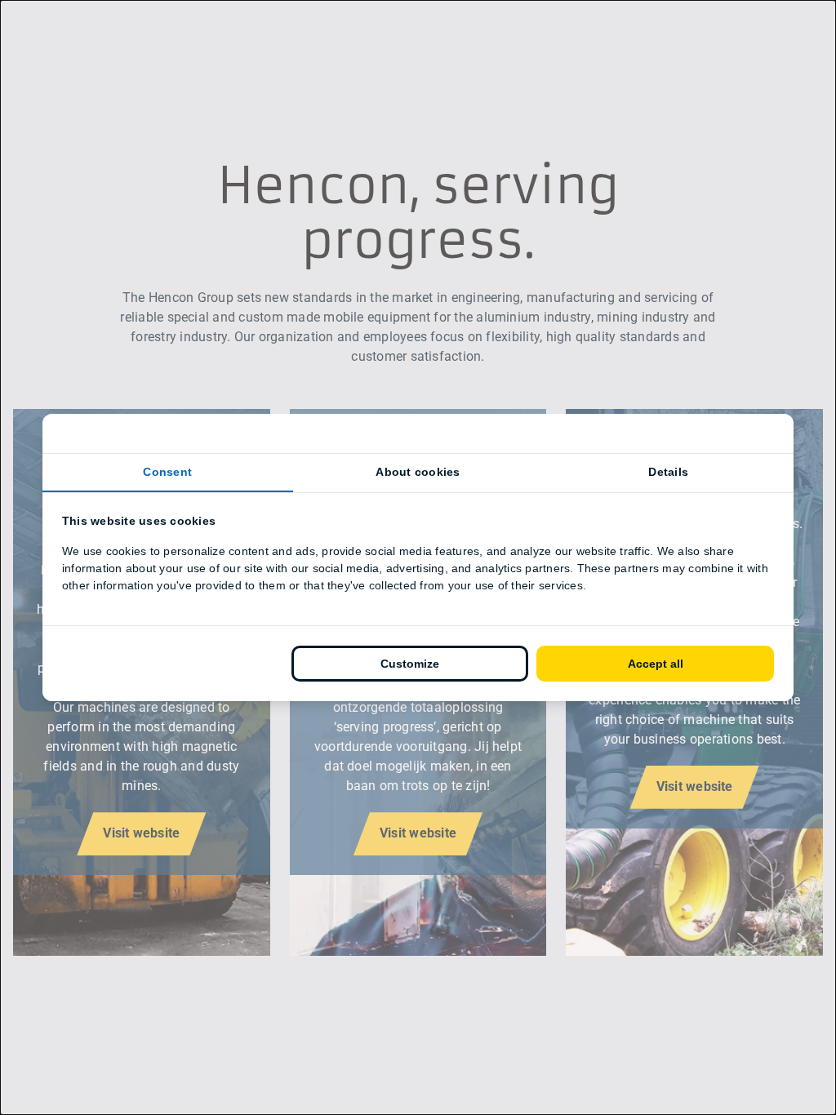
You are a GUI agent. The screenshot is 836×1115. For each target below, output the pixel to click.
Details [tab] (668, 471)
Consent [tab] (167, 471)
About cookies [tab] (418, 471)
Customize (409, 663)
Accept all (655, 663)
